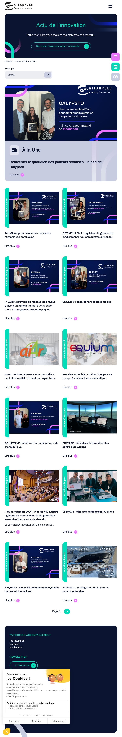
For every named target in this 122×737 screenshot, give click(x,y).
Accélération (16, 647)
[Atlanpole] (19, 6)
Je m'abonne (22, 665)
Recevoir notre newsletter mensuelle (58, 46)
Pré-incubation (17, 641)
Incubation (15, 644)
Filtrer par (10, 69)
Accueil (8, 62)
